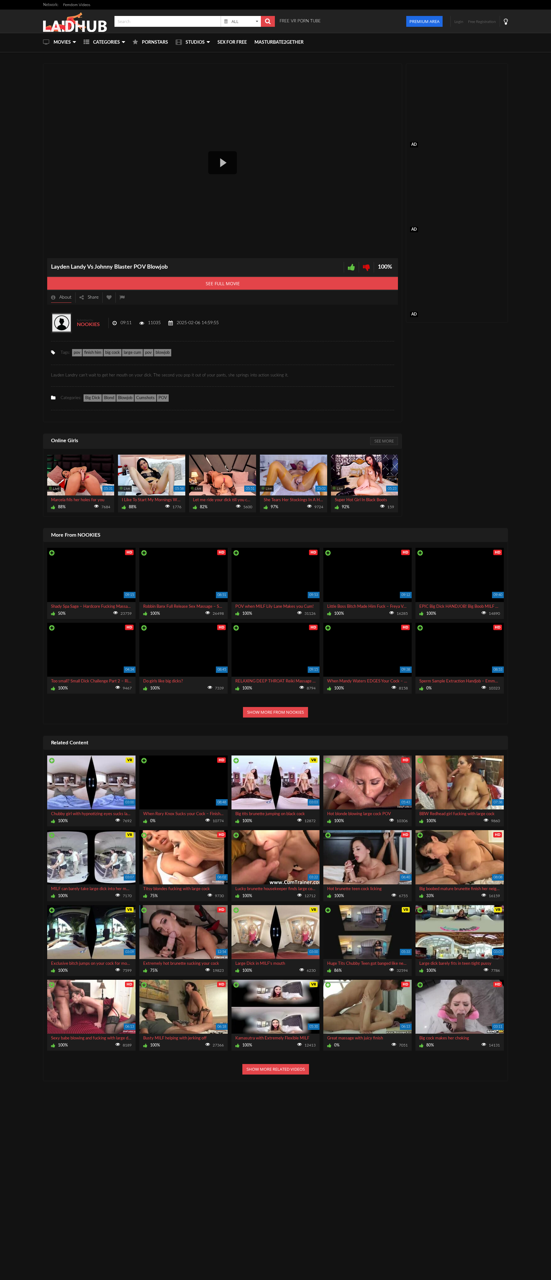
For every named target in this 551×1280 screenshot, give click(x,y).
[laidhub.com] (77, 21)
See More (384, 441)
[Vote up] (351, 267)
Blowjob (125, 398)
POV (162, 398)
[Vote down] (366, 267)
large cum (132, 353)
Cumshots (145, 398)
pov (77, 353)
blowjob (163, 353)
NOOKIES (88, 324)
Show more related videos (275, 1069)
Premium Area (424, 21)
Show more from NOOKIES (275, 712)
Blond (109, 398)
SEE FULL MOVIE (223, 283)
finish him (92, 353)
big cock (112, 353)
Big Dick (92, 398)
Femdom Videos (76, 5)
